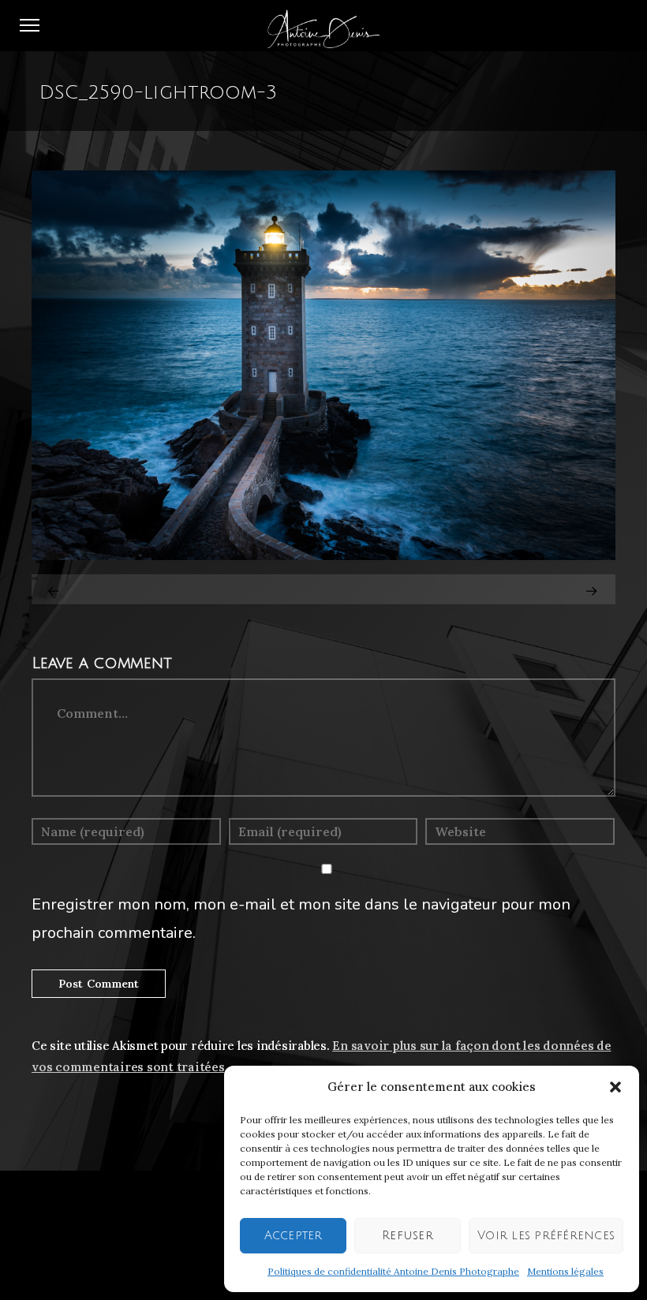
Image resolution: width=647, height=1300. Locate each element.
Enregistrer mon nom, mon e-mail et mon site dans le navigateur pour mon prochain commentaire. (301, 918)
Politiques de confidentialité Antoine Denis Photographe (393, 1271)
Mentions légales (565, 1271)
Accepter (293, 1235)
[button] (615, 1087)
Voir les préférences (546, 1235)
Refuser (407, 1235)
